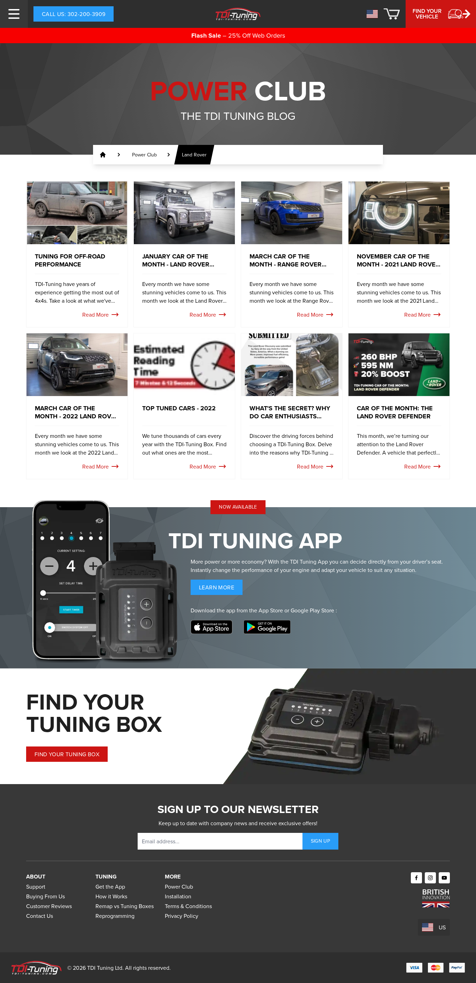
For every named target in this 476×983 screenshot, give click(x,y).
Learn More (221, 589)
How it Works (111, 896)
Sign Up (320, 840)
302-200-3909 (73, 14)
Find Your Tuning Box (66, 754)
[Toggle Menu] (14, 14)
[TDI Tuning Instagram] (430, 877)
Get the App (110, 886)
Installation (178, 896)
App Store (271, 610)
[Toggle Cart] (392, 14)
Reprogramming (115, 916)
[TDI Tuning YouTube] (444, 877)
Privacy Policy (181, 916)
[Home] (238, 14)
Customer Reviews (49, 906)
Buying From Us (45, 896)
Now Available (238, 506)
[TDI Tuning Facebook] (416, 877)
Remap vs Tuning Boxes (124, 906)
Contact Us (39, 916)
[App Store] (211, 627)
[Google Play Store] (267, 627)
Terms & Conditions (188, 906)
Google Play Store (313, 610)
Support (35, 886)
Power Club (179, 886)
